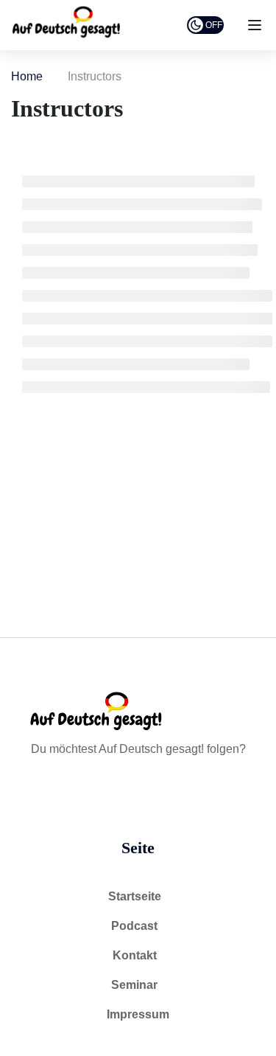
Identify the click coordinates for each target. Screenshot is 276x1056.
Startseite (134, 896)
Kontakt (135, 955)
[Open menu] (256, 28)
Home (27, 76)
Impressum (138, 1014)
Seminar (134, 985)
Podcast (134, 926)
